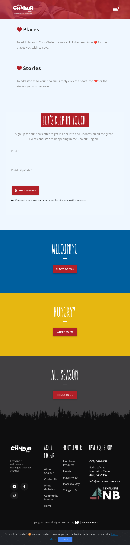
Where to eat (65, 332)
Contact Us (50, 479)
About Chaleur (49, 471)
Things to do (65, 394)
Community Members (51, 497)
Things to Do (70, 490)
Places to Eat (70, 477)
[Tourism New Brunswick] (104, 492)
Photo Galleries (49, 487)
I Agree (65, 539)
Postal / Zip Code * (21, 170)
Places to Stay (71, 484)
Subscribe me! (26, 190)
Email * (15, 151)
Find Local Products (69, 463)
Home (48, 506)
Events (67, 471)
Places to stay (65, 269)
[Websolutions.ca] (86, 522)
